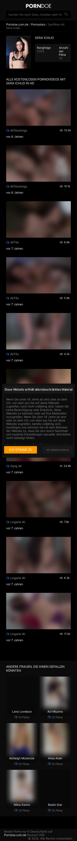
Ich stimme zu (20, 450)
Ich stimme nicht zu (58, 449)
